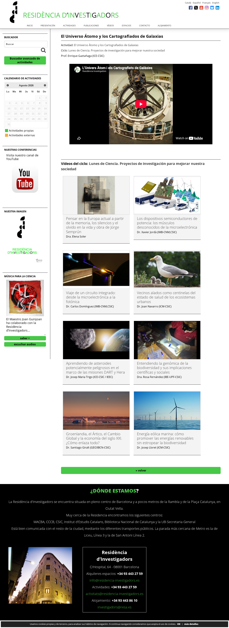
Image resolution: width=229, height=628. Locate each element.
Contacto (144, 25)
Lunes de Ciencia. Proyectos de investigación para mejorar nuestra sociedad (116, 50)
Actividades (69, 25)
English (215, 2)
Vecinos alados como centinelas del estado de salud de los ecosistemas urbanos (166, 297)
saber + (25, 338)
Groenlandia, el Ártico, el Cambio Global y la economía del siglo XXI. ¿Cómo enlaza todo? (94, 438)
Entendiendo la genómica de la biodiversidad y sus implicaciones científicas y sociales (164, 368)
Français (206, 2)
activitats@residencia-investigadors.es (114, 593)
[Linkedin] (217, 7)
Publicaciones (91, 25)
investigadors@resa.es (114, 607)
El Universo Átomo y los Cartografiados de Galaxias (106, 45)
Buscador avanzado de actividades (25, 60)
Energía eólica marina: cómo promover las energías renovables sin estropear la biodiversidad (165, 438)
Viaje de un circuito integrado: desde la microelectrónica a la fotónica (91, 297)
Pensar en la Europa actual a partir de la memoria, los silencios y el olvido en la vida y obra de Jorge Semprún (95, 225)
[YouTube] (201, 7)
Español (197, 2)
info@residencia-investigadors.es (114, 580)
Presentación (48, 25)
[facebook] (190, 7)
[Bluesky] (212, 7)
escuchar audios (25, 344)
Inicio (30, 25)
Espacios (126, 25)
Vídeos (110, 25)
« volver (141, 470)
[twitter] (196, 7)
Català (188, 2)
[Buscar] (43, 50)
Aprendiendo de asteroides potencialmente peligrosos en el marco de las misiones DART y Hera (95, 368)
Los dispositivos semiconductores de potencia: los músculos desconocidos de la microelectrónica (167, 223)
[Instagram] (207, 7)
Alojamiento (164, 25)
